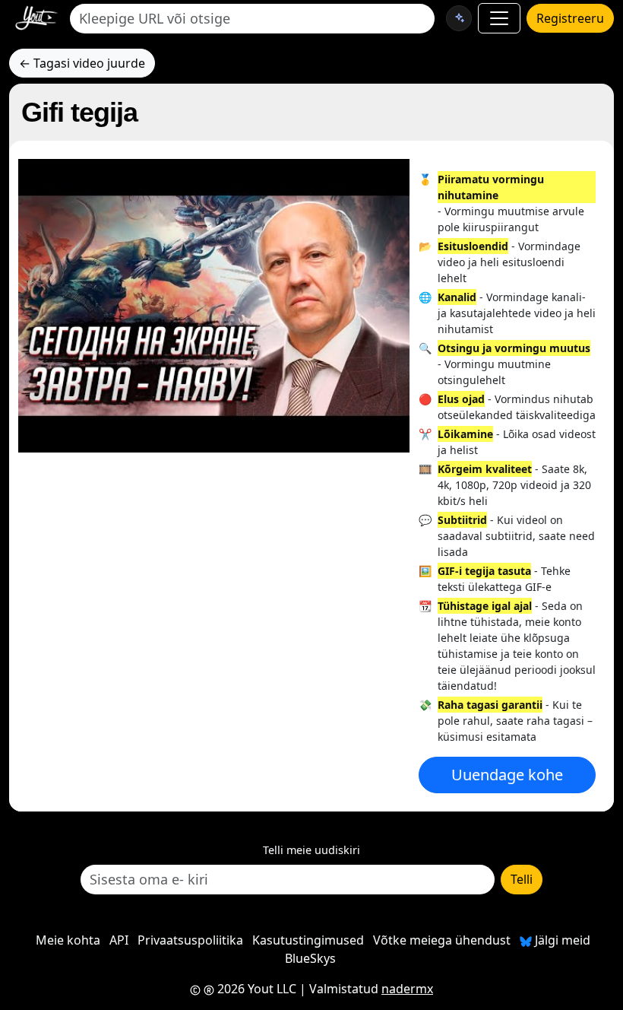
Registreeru (570, 18)
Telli (522, 879)
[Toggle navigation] (499, 18)
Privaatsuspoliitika (190, 940)
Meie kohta (68, 940)
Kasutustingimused (308, 940)
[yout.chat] (459, 18)
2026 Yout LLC (255, 988)
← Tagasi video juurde (82, 63)
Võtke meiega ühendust (442, 940)
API (118, 940)
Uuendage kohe (507, 774)
